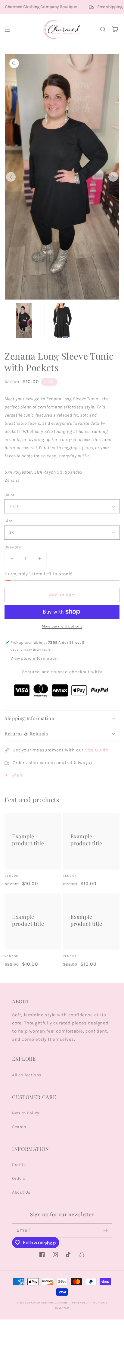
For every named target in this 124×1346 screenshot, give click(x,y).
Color (9, 495)
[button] (7, 29)
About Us (21, 1192)
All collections (26, 1075)
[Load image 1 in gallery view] (23, 320)
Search (19, 1126)
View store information (34, 658)
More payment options (62, 626)
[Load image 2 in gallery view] (61, 320)
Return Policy (25, 1113)
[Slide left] (11, 177)
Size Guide (96, 750)
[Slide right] (113, 177)
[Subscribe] (105, 1230)
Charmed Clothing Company (47, 1302)
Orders (19, 1178)
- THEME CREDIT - (81, 1302)
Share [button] (17, 775)
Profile (19, 1164)
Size (9, 521)
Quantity (13, 547)
